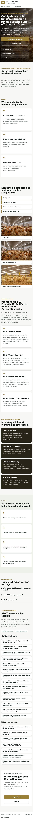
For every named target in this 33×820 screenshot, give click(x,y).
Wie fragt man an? (10, 600)
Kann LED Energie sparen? (13, 595)
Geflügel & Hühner (7, 631)
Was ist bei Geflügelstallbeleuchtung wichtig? (16, 589)
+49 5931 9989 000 (15, 43)
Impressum (18, 6)
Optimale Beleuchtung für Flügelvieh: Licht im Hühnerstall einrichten (16, 641)
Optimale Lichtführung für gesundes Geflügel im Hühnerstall (16, 675)
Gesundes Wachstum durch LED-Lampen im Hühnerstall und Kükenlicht (15, 750)
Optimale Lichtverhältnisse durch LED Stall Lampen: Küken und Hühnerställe (15, 739)
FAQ (13, 6)
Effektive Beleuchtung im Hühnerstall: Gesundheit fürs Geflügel (13, 664)
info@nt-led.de (16, 797)
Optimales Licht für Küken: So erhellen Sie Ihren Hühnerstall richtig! (16, 727)
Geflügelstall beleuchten (14, 39)
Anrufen (16, 801)
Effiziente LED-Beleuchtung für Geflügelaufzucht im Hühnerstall (12, 744)
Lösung (3, 6)
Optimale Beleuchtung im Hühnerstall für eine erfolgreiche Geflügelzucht (16, 681)
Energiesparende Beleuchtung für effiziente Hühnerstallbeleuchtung (15, 710)
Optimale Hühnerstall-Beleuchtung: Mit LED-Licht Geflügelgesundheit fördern (15, 658)
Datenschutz (5, 817)
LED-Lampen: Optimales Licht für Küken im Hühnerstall (15, 733)
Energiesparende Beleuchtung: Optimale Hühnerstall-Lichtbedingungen (14, 715)
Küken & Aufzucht (21, 631)
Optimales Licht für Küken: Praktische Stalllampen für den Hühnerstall (13, 756)
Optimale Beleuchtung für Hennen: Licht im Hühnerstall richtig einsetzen (15, 647)
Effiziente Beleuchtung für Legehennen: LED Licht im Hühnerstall (15, 687)
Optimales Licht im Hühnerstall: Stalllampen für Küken (16, 762)
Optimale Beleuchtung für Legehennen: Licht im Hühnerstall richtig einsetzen (16, 653)
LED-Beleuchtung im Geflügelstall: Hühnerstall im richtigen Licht (16, 670)
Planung (8, 6)
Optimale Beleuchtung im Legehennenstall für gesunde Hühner (16, 704)
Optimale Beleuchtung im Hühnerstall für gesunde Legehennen (14, 698)
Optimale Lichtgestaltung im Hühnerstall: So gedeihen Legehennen (15, 693)
